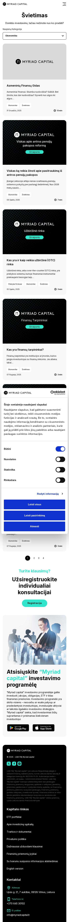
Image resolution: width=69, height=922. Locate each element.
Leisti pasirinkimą (34, 515)
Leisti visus (34, 504)
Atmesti (34, 526)
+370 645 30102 (16, 903)
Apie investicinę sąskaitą (20, 824)
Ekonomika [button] (11, 35)
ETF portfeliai (14, 816)
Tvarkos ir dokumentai (19, 831)
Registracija (34, 603)
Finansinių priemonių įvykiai (22, 853)
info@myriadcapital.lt (18, 914)
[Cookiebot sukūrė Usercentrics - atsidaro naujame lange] (50, 393)
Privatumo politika (16, 839)
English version (15, 868)
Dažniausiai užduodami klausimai (25, 846)
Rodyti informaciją (48, 493)
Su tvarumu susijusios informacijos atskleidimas (32, 861)
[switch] (60, 459)
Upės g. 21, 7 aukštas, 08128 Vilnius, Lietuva (31, 892)
